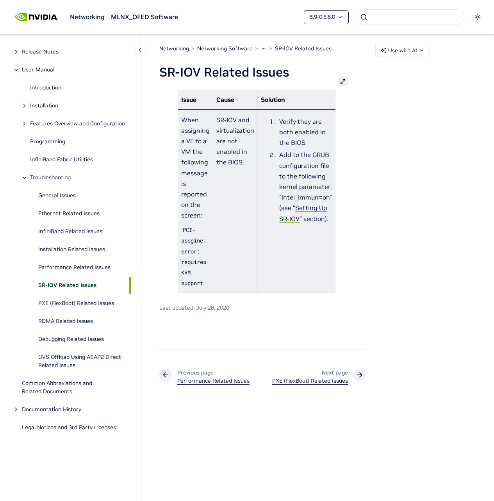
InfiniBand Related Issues (70, 231)
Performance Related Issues (74, 267)
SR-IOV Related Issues (67, 285)
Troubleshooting (50, 177)
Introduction (45, 87)
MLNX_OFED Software (144, 17)
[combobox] (409, 17)
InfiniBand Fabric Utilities (61, 159)
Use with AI (402, 50)
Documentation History (51, 409)
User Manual (38, 69)
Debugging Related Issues (71, 339)
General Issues (57, 195)
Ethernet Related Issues (69, 213)
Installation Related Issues (71, 249)
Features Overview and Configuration (77, 123)
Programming (47, 141)
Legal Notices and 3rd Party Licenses (69, 427)
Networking (87, 17)
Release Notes (40, 51)
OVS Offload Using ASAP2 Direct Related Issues (79, 361)
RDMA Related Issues (65, 321)
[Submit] (364, 17)
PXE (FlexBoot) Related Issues (76, 303)
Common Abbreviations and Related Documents (57, 387)
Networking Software (225, 48)
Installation (44, 105)
